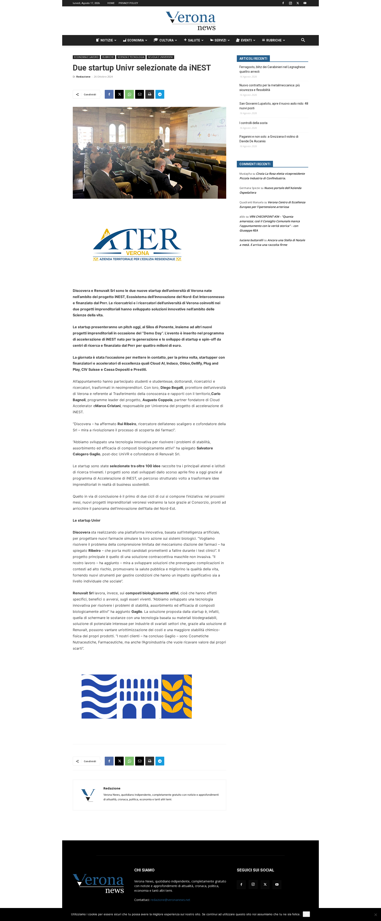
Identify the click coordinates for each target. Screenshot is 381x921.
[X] (297, 3)
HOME (110, 3)
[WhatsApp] (129, 94)
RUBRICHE (108, 57)
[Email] (139, 94)
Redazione (83, 76)
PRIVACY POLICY (128, 3)
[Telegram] (159, 94)
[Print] (149, 94)
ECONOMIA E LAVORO (86, 57)
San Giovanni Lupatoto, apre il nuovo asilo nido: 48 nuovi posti (273, 106)
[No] (375, 914)
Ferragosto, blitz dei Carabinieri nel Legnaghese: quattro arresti (272, 69)
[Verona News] (190, 21)
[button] (303, 41)
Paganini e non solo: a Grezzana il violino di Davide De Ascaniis (268, 139)
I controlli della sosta (253, 123)
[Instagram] (290, 3)
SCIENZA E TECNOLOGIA (131, 57)
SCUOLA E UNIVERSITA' (160, 57)
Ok (306, 914)
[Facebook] (283, 3)
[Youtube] (305, 3)
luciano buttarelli (251, 240)
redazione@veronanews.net (170, 900)
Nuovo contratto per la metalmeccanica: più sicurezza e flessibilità (269, 87)
